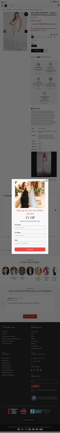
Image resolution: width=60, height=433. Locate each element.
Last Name (18, 232)
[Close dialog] (47, 181)
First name (17, 224)
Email (16, 240)
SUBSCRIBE (30, 249)
